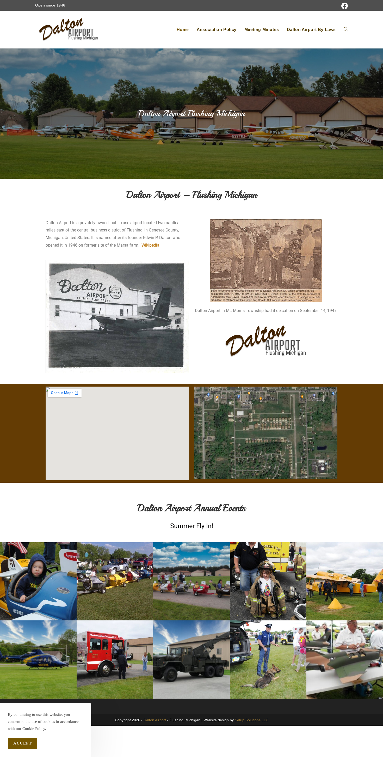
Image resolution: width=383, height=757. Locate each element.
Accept (22, 743)
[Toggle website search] (346, 30)
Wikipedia (150, 245)
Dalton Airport (155, 720)
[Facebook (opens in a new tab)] (344, 6)
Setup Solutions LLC (251, 720)
